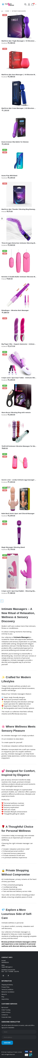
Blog (3, 996)
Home (7, 11)
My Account (5, 1007)
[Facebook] (8, 975)
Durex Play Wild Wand (9, 176)
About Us (4, 994)
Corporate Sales (6, 1017)
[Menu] (3, 4)
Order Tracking (6, 1010)
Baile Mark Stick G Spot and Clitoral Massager (18, 513)
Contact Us (5, 1014)
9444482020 (5, 962)
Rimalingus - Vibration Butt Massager (15, 310)
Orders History (6, 1012)
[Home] (2, 11)
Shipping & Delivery (7, 984)
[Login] (29, 4)
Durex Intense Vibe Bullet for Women (15, 142)
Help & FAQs (5, 999)
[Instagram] (3, 975)
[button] (25, 5)
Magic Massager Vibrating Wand (13, 547)
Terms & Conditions (7, 989)
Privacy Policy (5, 987)
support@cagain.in (7, 967)
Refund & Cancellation (8, 992)
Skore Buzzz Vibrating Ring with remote (16, 412)
